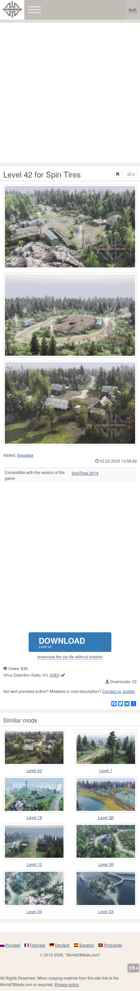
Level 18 (34, 817)
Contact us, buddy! (118, 691)
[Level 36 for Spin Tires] (106, 841)
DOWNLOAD (62, 642)
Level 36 (106, 864)
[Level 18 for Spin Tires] (34, 794)
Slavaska (25, 455)
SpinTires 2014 (85, 473)
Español (86, 945)
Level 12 (34, 864)
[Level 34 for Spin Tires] (34, 888)
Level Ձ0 (106, 817)
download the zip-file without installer (70, 656)
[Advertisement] (70, 93)
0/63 (55, 675)
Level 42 (34, 770)
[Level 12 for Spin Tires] (34, 841)
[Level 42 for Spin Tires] (70, 226)
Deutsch (62, 945)
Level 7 (105, 770)
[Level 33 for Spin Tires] (106, 888)
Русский (13, 945)
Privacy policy (66, 984)
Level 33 (106, 911)
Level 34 (34, 911)
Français (37, 945)
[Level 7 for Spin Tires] (106, 747)
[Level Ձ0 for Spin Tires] (106, 794)
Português (113, 945)
